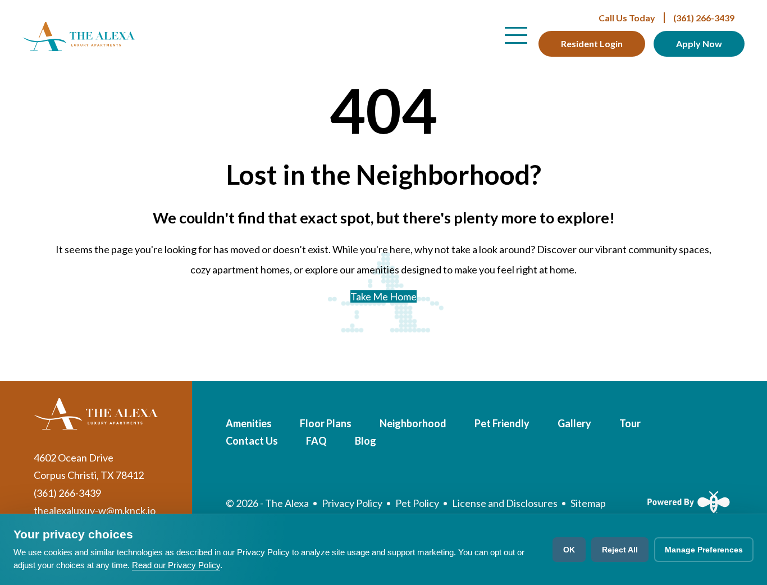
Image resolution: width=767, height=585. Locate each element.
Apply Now (699, 43)
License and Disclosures (505, 503)
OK (569, 549)
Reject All (620, 549)
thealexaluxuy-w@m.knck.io (95, 510)
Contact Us (252, 441)
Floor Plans (325, 423)
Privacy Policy (352, 503)
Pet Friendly (501, 423)
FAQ (316, 441)
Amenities (249, 423)
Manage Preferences (704, 549)
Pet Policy (417, 503)
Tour (630, 423)
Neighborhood (413, 423)
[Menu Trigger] (516, 35)
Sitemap (588, 503)
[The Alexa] (78, 36)
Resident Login (592, 43)
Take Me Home (383, 296)
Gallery (574, 423)
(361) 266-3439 (666, 17)
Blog (365, 441)
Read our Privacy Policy (176, 565)
